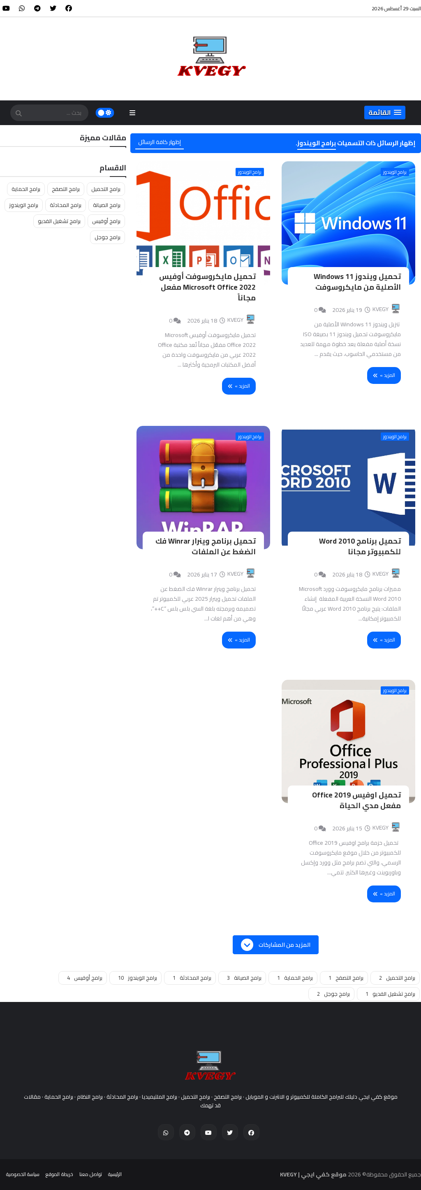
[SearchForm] (18, 113)
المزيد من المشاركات (283, 944)
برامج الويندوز (395, 172)
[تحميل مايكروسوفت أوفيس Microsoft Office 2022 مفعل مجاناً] (203, 223)
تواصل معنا (90, 1174)
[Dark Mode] (105, 113)
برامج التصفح (66, 189)
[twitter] (53, 8)
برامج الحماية (26, 189)
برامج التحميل (105, 189)
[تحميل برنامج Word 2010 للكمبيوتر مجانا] (348, 487)
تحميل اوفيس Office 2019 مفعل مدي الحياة (356, 800)
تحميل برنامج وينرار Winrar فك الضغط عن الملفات (205, 546)
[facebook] (68, 8)
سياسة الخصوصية (22, 1174)
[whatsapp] (22, 8)
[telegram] (37, 8)
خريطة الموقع (59, 1174)
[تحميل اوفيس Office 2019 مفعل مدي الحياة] (348, 741)
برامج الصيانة (106, 205)
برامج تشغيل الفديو (59, 221)
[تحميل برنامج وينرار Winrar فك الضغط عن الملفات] (203, 487)
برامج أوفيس (106, 221)
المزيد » (387, 375)
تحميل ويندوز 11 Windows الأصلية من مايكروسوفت (357, 282)
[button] (384, 112)
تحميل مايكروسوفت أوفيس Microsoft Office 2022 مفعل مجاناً (207, 287)
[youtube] (6, 8)
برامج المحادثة (65, 205)
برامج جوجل (107, 237)
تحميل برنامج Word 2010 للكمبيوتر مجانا (360, 546)
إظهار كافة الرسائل (159, 142)
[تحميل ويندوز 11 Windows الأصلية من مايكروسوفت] (348, 223)
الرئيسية (115, 1174)
